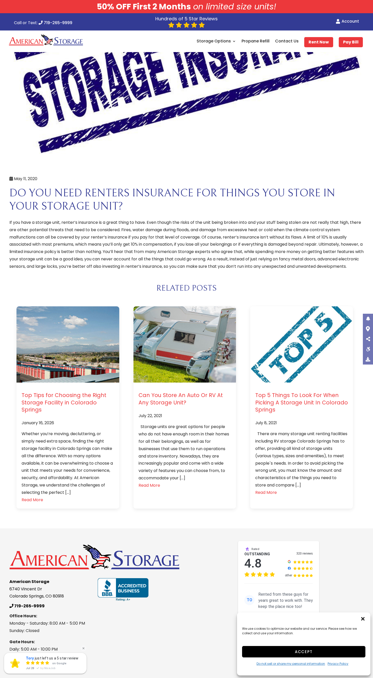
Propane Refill (255, 41)
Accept (304, 651)
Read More (32, 500)
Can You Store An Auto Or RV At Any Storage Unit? (181, 398)
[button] (362, 618)
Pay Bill (351, 42)
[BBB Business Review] (123, 589)
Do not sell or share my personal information (291, 663)
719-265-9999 (57, 23)
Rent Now (319, 42)
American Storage (175, 252)
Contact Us (287, 41)
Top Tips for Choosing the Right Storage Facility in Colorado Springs (64, 402)
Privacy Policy (338, 663)
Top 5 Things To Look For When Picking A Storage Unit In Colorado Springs (301, 402)
